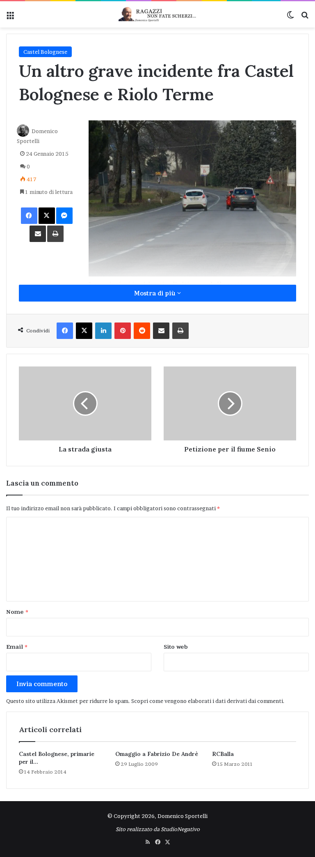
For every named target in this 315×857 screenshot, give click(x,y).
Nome (17, 611)
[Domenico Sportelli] (157, 14)
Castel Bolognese (45, 51)
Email (16, 646)
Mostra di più (155, 293)
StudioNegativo (180, 829)
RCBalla (223, 754)
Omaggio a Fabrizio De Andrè (156, 754)
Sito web (176, 646)
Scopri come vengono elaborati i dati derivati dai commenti (207, 701)
